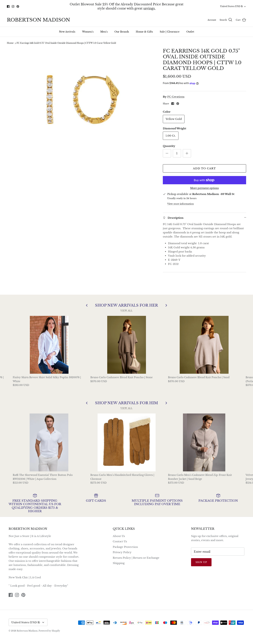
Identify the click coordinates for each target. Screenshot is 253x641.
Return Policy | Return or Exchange (136, 557)
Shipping (119, 563)
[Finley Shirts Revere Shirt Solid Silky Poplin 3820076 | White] (49, 345)
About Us (119, 536)
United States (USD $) (231, 6)
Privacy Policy (122, 552)
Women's (87, 31)
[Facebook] (8, 6)
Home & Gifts (144, 31)
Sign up (201, 562)
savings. (149, 8)
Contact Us (120, 541)
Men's (104, 31)
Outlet (190, 31)
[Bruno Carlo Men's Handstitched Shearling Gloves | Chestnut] (126, 442)
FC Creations (176, 96)
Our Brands (121, 31)
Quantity (169, 146)
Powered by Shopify (49, 630)
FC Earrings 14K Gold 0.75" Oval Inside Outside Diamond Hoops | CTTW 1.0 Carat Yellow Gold (66, 43)
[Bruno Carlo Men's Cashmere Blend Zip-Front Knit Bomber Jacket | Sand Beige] (204, 442)
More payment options (204, 188)
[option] (81, 99)
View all (126, 310)
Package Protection (125, 547)
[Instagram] (13, 6)
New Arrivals (67, 31)
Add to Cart (204, 168)
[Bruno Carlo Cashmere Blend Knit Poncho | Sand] (204, 345)
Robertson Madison (27, 630)
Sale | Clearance (170, 31)
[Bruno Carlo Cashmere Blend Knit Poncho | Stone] (126, 345)
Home (10, 43)
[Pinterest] (18, 6)
